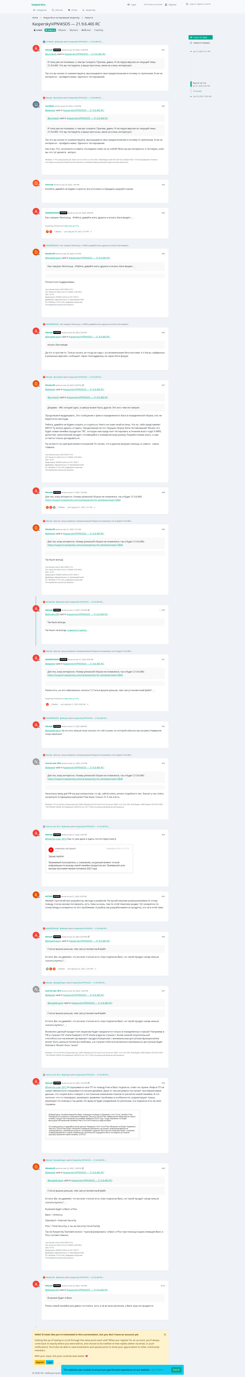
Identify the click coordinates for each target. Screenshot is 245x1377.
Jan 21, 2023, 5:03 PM (78, 896)
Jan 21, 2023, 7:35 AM (78, 610)
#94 (163, 834)
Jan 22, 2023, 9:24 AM (78, 936)
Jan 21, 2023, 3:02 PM (78, 834)
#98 (163, 1083)
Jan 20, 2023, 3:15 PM (72, 253)
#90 (163, 610)
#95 (163, 896)
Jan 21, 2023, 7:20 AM (78, 492)
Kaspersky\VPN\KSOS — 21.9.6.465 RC (85, 41)
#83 (163, 184)
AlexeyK (49, 50)
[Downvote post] (162, 84)
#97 (163, 991)
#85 (163, 253)
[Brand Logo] (39, 4)
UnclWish (50, 41)
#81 (163, 50)
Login (49, 1362)
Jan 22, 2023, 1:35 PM (78, 1285)
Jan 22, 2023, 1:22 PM (78, 1083)
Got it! (176, 1369)
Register (40, 1362)
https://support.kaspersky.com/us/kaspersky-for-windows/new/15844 (83, 500)
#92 (163, 726)
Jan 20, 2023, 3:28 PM (72, 385)
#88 (163, 492)
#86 (163, 332)
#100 (163, 1285)
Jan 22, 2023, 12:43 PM (79, 991)
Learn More (156, 1369)
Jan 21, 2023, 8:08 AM (78, 726)
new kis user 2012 (53, 763)
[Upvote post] (152, 84)
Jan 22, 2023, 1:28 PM (72, 1168)
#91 (163, 659)
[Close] (164, 1334)
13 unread (197, 91)
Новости (51, 30)
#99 (163, 1168)
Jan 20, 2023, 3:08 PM (84, 213)
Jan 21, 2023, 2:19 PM (78, 763)
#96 (163, 936)
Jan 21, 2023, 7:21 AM (72, 529)
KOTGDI (48, 896)
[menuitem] (131, 4)
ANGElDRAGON (52, 213)
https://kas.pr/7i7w (71, 226)
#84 (163, 213)
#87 (163, 385)
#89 (163, 529)
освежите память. (77, 630)
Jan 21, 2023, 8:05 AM (84, 659)
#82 (163, 106)
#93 (163, 763)
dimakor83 (50, 253)
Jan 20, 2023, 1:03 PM (70, 184)
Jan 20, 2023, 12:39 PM (78, 50)
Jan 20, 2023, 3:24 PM (78, 332)
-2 (157, 914)
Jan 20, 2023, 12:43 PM (72, 106)
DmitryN (49, 184)
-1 (157, 168)
